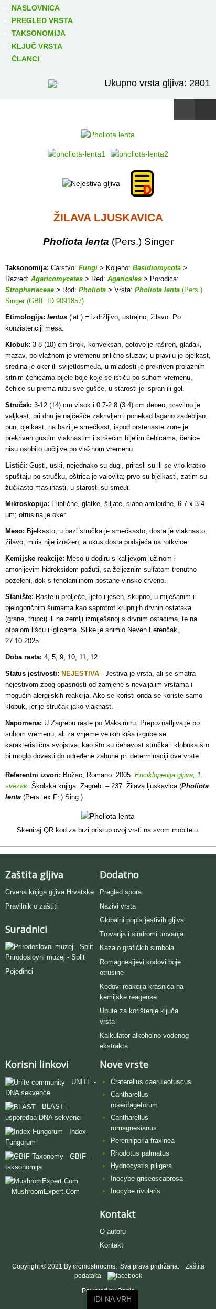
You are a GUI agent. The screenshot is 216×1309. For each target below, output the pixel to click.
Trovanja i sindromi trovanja (141, 934)
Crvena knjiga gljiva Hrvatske (49, 892)
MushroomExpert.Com (46, 1191)
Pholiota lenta (157, 290)
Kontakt (111, 1245)
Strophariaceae (29, 290)
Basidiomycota (157, 268)
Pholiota (92, 290)
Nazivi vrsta (118, 906)
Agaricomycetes (57, 279)
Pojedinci (19, 971)
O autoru (113, 1231)
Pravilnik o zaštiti (31, 906)
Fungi (88, 268)
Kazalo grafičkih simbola (137, 948)
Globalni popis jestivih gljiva (142, 920)
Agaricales (124, 279)
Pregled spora (121, 892)
